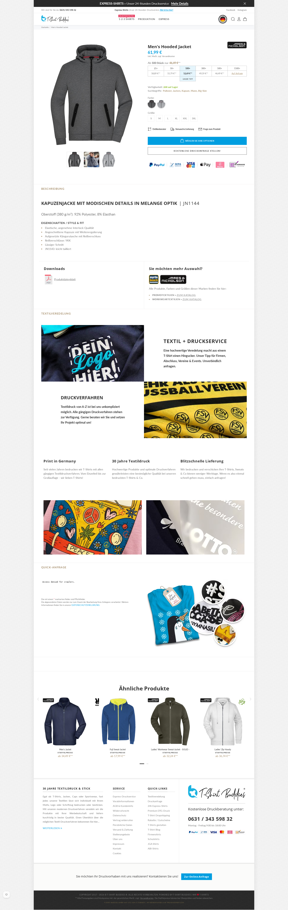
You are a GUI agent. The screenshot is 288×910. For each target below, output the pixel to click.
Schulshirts (153, 839)
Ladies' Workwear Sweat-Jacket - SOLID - (170, 749)
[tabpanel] (65, 724)
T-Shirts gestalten (157, 824)
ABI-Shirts (153, 848)
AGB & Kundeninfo (123, 805)
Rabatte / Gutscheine (159, 820)
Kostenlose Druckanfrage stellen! (197, 151)
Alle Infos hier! (166, 10)
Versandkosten (147, 898)
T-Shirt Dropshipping (159, 815)
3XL (194, 118)
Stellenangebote (121, 834)
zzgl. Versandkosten (166, 56)
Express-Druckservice (124, 796)
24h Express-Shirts (158, 805)
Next (250, 699)
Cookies (117, 853)
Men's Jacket (65, 749)
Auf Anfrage (237, 73)
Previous (38, 699)
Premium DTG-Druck (159, 810)
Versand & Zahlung (123, 829)
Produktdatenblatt (65, 279)
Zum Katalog (186, 295)
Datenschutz (119, 815)
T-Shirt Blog (154, 829)
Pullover (167, 90)
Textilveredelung (156, 796)
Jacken (176, 90)
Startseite (45, 27)
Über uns (117, 839)
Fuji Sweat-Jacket (118, 749)
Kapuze (186, 90)
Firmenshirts (154, 834)
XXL (185, 118)
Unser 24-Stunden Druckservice (144, 10)
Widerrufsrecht (121, 810)
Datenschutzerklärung (86, 605)
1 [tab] (142, 763)
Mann (194, 90)
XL (176, 118)
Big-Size (202, 90)
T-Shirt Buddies (182, 895)
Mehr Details (179, 3)
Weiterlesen (51, 828)
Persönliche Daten (122, 824)
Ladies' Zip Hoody (222, 749)
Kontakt (117, 848)
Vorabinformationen (123, 801)
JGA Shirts (153, 843)
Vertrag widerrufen (123, 820)
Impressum (118, 843)
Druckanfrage (155, 801)
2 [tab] (147, 763)
